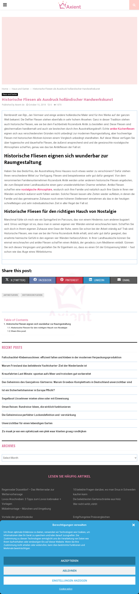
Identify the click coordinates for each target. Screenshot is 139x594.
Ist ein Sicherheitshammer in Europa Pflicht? (28, 390)
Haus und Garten (10, 94)
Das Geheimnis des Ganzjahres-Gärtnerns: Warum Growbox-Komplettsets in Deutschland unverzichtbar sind (67, 382)
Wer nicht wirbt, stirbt (85, 504)
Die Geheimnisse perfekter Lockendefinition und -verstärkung (39, 414)
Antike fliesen (11, 295)
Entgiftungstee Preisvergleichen (91, 517)
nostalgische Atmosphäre (36, 189)
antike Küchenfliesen (122, 128)
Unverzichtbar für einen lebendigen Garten (27, 423)
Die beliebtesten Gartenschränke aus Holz (97, 499)
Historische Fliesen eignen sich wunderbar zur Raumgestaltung (38, 324)
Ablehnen (70, 570)
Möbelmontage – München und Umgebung (26, 508)
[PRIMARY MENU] (5, 5)
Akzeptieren (69, 560)
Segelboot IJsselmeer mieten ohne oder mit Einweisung (35, 398)
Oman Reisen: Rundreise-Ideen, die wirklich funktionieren (36, 406)
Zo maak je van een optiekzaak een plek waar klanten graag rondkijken (44, 431)
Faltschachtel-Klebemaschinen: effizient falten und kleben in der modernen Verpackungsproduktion (61, 357)
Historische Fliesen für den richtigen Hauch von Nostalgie (39, 327)
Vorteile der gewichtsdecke (17, 517)
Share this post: (18, 331)
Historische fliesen (32, 295)
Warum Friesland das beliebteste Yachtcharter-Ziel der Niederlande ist (44, 365)
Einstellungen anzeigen (69, 580)
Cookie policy (65, 589)
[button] (133, 525)
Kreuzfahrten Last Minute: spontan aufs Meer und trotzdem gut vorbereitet (46, 373)
